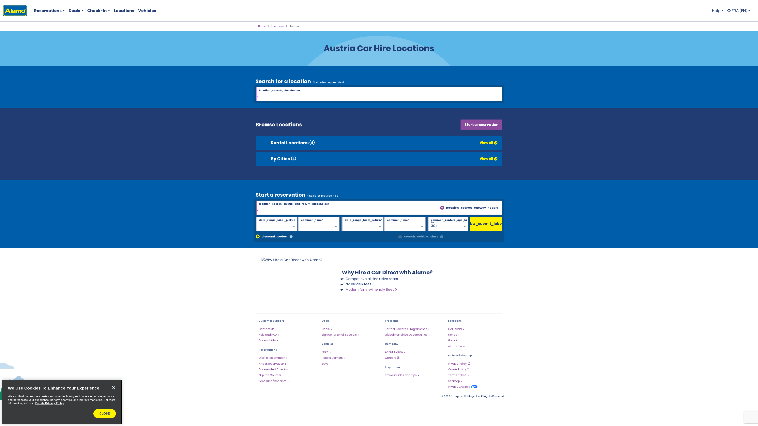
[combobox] (379, 94)
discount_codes (274, 236)
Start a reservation (481, 124)
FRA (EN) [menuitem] (739, 10)
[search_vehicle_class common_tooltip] (441, 237)
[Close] (113, 388)
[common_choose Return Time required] (404, 224)
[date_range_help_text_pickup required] (276, 224)
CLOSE (104, 413)
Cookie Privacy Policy (49, 403)
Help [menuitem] (716, 10)
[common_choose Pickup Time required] (318, 224)
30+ (434, 225)
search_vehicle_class (421, 236)
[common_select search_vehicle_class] (400, 236)
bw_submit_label (486, 223)
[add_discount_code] (258, 236)
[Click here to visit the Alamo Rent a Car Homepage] (13, 10)
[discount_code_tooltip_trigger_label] (291, 237)
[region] (62, 402)
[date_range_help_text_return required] (362, 224)
